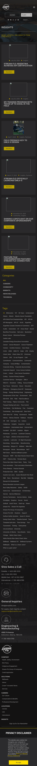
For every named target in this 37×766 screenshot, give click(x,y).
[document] (18, 383)
